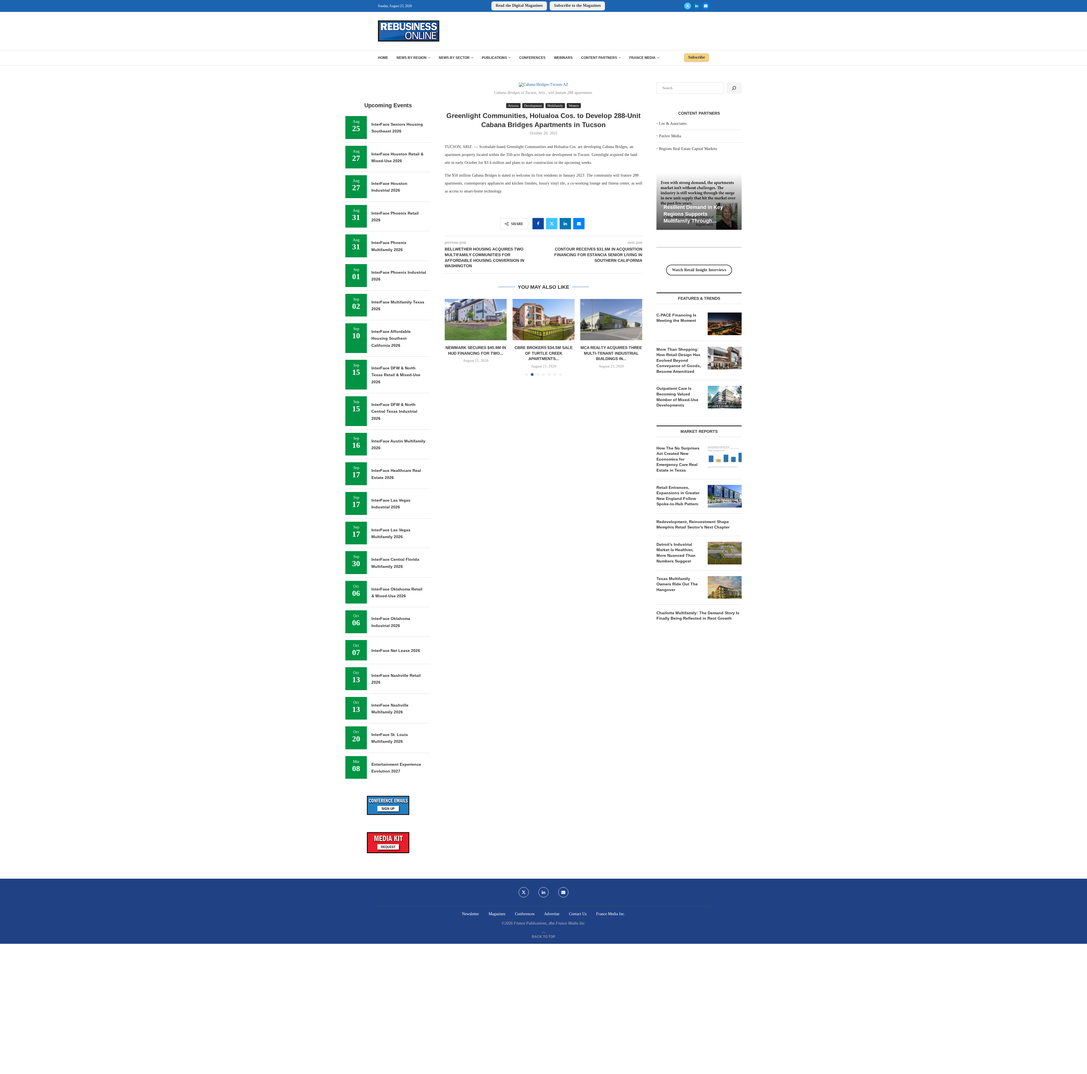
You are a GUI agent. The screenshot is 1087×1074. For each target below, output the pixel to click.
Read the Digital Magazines (519, 5)
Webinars (563, 58)
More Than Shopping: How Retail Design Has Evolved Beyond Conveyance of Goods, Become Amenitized (678, 360)
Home (383, 58)
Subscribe (696, 57)
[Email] (705, 6)
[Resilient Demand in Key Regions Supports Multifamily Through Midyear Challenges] (699, 201)
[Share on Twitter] (551, 223)
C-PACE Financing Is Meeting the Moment (676, 318)
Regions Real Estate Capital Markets (688, 149)
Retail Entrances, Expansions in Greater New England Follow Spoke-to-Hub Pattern (677, 495)
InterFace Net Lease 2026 (395, 650)
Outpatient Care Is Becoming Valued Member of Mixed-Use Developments (677, 396)
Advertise (551, 914)
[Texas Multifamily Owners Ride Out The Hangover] (725, 587)
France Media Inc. (610, 914)
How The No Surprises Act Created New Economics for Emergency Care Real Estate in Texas (677, 459)
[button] (452, 337)
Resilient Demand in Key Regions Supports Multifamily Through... (693, 214)
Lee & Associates (672, 123)
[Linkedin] (696, 6)
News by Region (412, 58)
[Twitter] (687, 6)
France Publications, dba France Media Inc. (550, 923)
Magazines (497, 914)
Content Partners (599, 58)
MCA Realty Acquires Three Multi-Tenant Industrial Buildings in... (611, 353)
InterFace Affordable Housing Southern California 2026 (391, 338)
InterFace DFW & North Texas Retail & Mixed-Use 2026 (395, 375)
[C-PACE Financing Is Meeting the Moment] (725, 324)
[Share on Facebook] (538, 223)
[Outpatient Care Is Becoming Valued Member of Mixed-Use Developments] (725, 397)
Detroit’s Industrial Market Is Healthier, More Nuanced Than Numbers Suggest (676, 552)
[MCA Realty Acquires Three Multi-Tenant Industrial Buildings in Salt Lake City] (611, 319)
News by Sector (454, 58)
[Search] (734, 88)
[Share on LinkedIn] (565, 223)
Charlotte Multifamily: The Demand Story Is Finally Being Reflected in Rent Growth (697, 616)
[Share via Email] (579, 223)
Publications (494, 58)
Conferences (532, 58)
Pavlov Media (670, 136)
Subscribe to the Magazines (577, 5)
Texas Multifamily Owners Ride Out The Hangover (677, 584)
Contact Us (578, 914)
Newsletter (470, 914)
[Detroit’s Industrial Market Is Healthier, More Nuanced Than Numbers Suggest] (725, 553)
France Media (642, 58)
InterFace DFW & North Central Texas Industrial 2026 (394, 411)
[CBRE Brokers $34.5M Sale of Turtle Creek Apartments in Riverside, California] (543, 319)
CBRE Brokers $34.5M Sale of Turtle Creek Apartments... (543, 353)
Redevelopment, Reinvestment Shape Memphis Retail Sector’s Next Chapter (692, 524)
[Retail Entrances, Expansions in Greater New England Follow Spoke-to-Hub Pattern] (725, 496)
